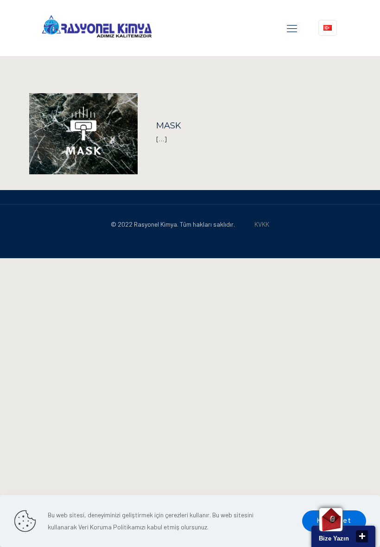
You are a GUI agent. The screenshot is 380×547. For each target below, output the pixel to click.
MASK (168, 126)
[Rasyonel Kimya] (96, 28)
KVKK (261, 224)
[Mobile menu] (292, 28)
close (362, 536)
